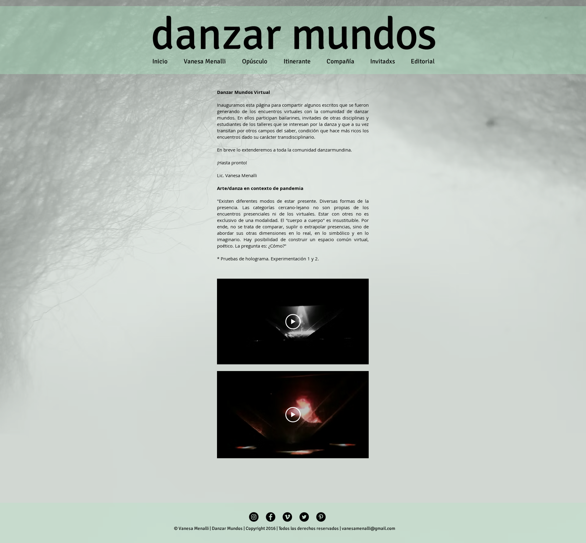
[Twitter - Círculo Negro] (304, 517)
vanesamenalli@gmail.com (368, 528)
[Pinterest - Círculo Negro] (321, 517)
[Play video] (293, 321)
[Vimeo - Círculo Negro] (287, 517)
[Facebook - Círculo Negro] (270, 517)
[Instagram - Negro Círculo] (254, 517)
